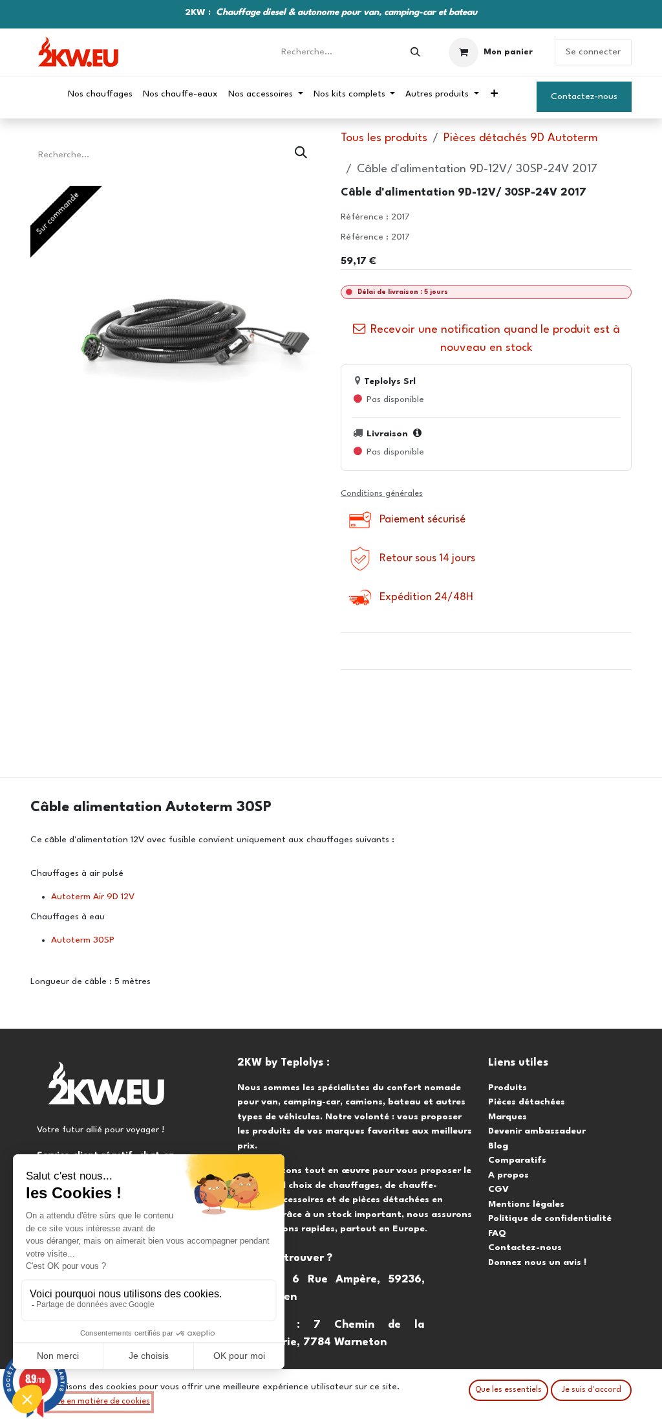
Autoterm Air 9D (84, 896)
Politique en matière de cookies (91, 1401)
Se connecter (593, 51)
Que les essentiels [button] (508, 1390)
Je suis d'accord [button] (591, 1390)
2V (128, 896)
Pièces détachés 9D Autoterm (520, 138)
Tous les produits (384, 138)
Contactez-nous (584, 96)
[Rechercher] (415, 52)
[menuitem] (100, 94)
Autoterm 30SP (82, 940)
